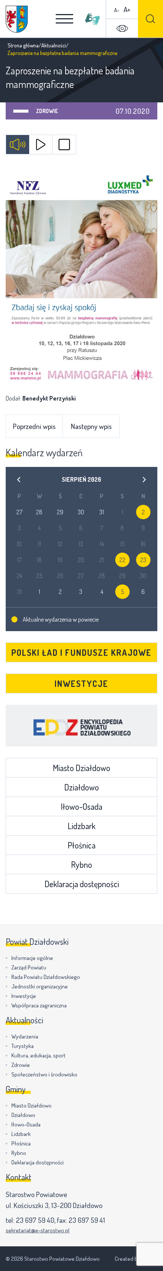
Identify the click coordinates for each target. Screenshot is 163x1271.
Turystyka (22, 1045)
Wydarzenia (24, 1036)
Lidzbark (81, 825)
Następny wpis (91, 426)
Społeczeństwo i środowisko (44, 1074)
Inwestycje (81, 683)
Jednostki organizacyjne (39, 986)
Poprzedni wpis (34, 426)
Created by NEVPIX (136, 1258)
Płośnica (81, 845)
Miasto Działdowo (81, 767)
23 (143, 560)
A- (116, 10)
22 (122, 560)
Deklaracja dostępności (81, 883)
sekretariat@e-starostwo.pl (37, 1230)
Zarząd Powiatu (28, 967)
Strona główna (23, 45)
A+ (127, 9)
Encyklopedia (81, 725)
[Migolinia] (92, 19)
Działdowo (81, 787)
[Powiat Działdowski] (17, 19)
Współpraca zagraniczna (39, 1005)
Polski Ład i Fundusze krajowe (81, 652)
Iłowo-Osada (81, 806)
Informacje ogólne (32, 957)
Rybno (81, 864)
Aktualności (53, 45)
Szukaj (150, 19)
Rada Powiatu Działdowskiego (45, 976)
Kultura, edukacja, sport (38, 1055)
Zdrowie (47, 111)
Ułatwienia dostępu (122, 28)
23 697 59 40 (35, 1220)
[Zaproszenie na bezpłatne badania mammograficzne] (81, 276)
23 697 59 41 (87, 1220)
